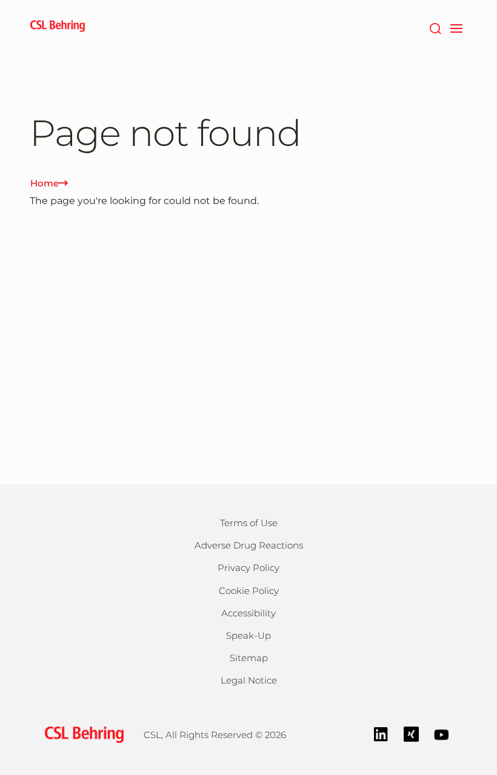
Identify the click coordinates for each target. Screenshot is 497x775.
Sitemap (249, 658)
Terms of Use (249, 523)
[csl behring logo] (81, 734)
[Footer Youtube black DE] (441, 733)
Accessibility (248, 613)
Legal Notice (249, 680)
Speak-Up (248, 635)
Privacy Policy (248, 567)
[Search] (434, 27)
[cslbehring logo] (57, 27)
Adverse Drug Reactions (249, 545)
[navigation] (456, 27)
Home (44, 183)
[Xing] (411, 733)
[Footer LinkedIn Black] (381, 733)
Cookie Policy (249, 590)
